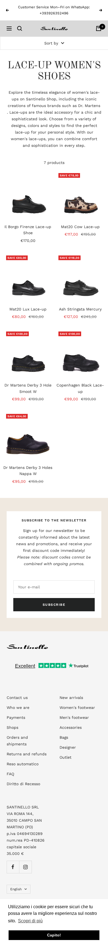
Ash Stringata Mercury (80, 309)
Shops (12, 727)
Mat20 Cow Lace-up (80, 226)
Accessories (71, 727)
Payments (16, 717)
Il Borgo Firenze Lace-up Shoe (27, 229)
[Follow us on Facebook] (13, 867)
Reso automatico (22, 764)
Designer (68, 747)
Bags (64, 737)
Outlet (65, 757)
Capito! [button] (54, 935)
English (16, 889)
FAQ (10, 774)
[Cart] (98, 28)
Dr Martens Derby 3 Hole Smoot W (28, 388)
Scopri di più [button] (30, 920)
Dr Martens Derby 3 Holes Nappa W (27, 470)
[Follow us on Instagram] (25, 867)
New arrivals (71, 697)
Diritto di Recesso (23, 784)
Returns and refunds (27, 754)
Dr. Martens (89, 105)
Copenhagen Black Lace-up (80, 388)
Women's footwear (77, 707)
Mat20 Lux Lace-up (28, 309)
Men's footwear (74, 717)
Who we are (18, 707)
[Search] (19, 28)
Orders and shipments (17, 740)
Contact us (17, 697)
